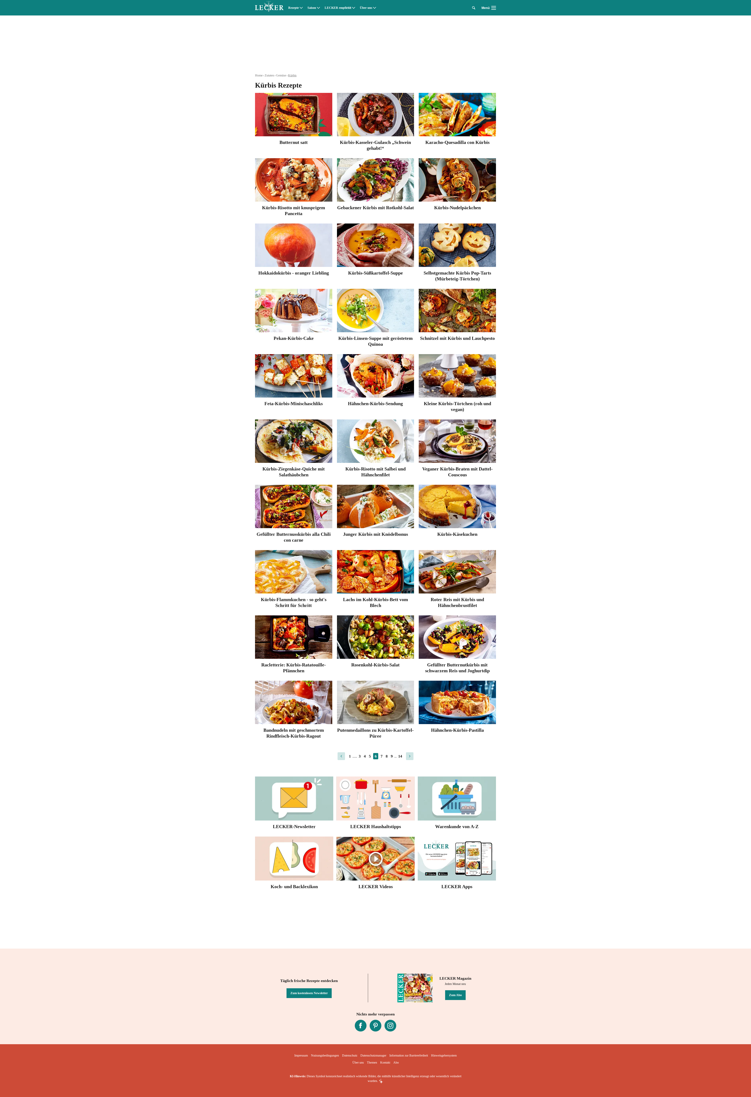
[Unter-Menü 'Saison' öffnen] (318, 8)
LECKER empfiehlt (338, 7)
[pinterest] (375, 1025)
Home (259, 75)
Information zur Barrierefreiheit (408, 1055)
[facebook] (361, 1025)
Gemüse (281, 75)
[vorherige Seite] (341, 756)
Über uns (366, 7)
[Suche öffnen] (474, 8)
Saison (311, 7)
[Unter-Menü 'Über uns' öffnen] (374, 8)
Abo (396, 1062)
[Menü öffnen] (493, 7)
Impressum (301, 1055)
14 (400, 756)
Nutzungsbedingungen (325, 1055)
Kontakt (385, 1062)
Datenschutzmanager (373, 1055)
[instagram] (390, 1025)
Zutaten (269, 75)
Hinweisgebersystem (444, 1055)
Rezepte (293, 7)
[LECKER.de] (269, 7)
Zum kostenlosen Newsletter (309, 993)
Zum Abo (455, 995)
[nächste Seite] (409, 756)
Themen (372, 1062)
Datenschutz (349, 1055)
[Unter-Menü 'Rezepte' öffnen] (301, 8)
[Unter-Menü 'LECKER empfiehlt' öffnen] (353, 8)
